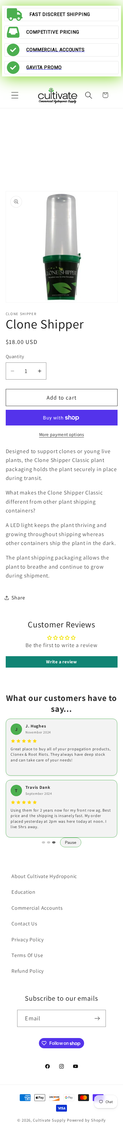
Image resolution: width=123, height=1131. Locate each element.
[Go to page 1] (43, 842)
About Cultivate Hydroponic (44, 876)
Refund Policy (27, 970)
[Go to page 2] (48, 842)
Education (23, 891)
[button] (15, 95)
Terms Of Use (27, 955)
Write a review (61, 662)
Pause (70, 842)
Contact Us (24, 923)
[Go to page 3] (53, 842)
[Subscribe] (97, 1018)
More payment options (61, 434)
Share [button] (18, 597)
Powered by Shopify (86, 1120)
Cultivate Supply (49, 1120)
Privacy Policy (27, 939)
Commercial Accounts (37, 907)
